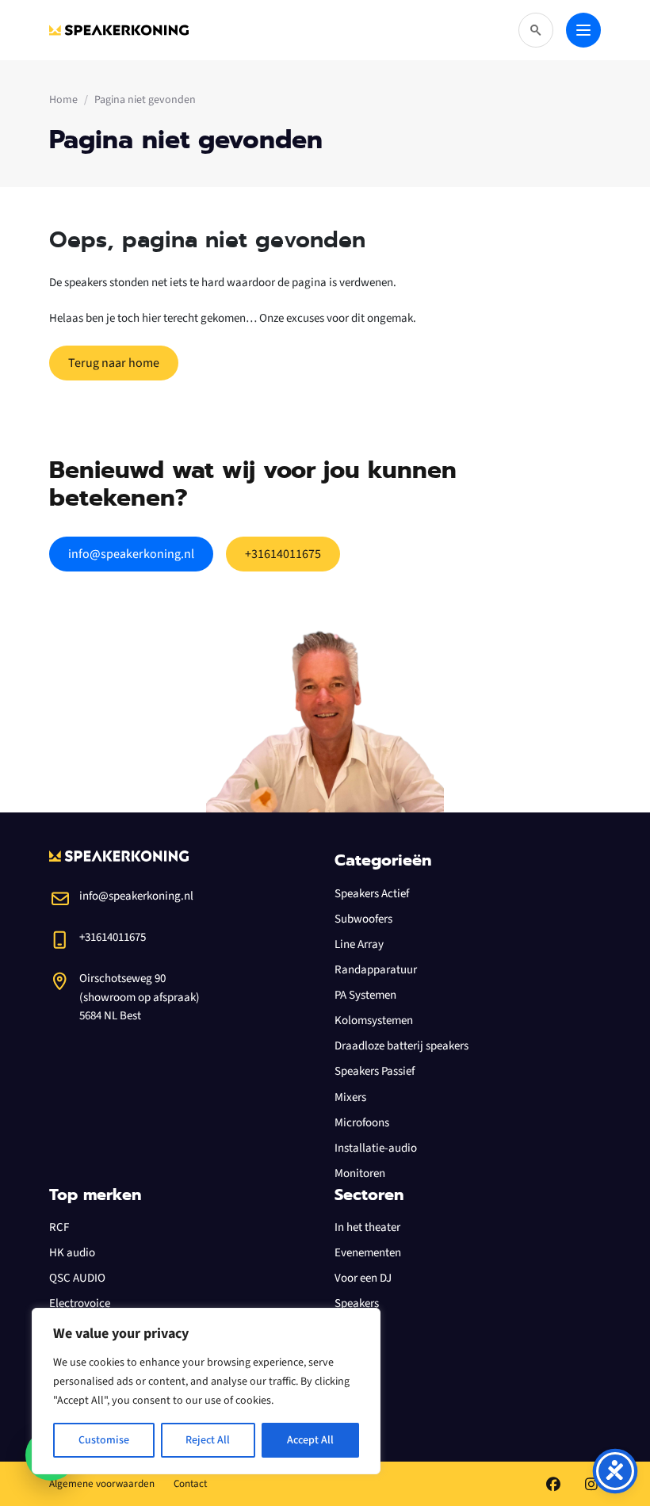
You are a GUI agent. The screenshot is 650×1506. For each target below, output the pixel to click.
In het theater (367, 1227)
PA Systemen (365, 995)
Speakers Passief (375, 1071)
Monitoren (360, 1173)
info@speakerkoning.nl (131, 554)
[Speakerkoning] (119, 30)
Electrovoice (79, 1303)
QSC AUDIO (77, 1278)
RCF (59, 1227)
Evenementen (368, 1252)
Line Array (359, 944)
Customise (103, 1440)
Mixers (350, 1097)
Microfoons (362, 1122)
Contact (190, 1484)
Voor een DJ (363, 1278)
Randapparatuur (376, 969)
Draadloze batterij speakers (401, 1046)
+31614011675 (283, 554)
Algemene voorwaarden (102, 1484)
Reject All (207, 1440)
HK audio (72, 1252)
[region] (206, 1391)
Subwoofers (363, 919)
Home (63, 100)
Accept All (310, 1440)
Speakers (357, 1303)
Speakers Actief (372, 893)
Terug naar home (113, 363)
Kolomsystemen (374, 1020)
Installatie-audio (376, 1148)
